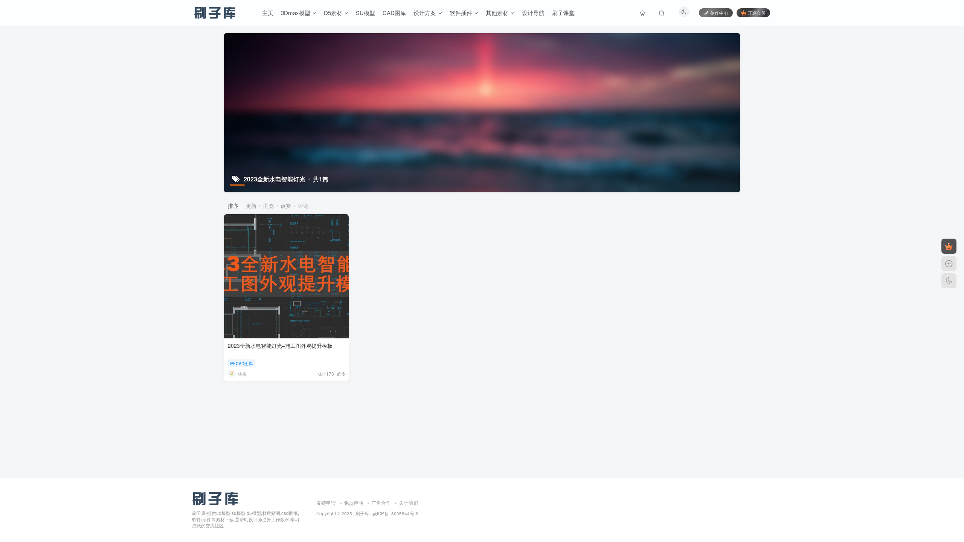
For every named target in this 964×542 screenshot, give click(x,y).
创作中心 (719, 12)
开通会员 (756, 12)
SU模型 (365, 13)
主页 (267, 13)
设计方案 (424, 13)
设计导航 (533, 13)
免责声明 (353, 502)
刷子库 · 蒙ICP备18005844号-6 (386, 513)
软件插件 (461, 13)
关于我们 (408, 502)
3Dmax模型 (295, 13)
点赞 (286, 205)
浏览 (268, 205)
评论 (303, 205)
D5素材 (333, 13)
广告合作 (381, 502)
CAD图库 (394, 13)
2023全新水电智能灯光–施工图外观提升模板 (280, 345)
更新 (251, 205)
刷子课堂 (563, 13)
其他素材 (497, 13)
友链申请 (326, 502)
